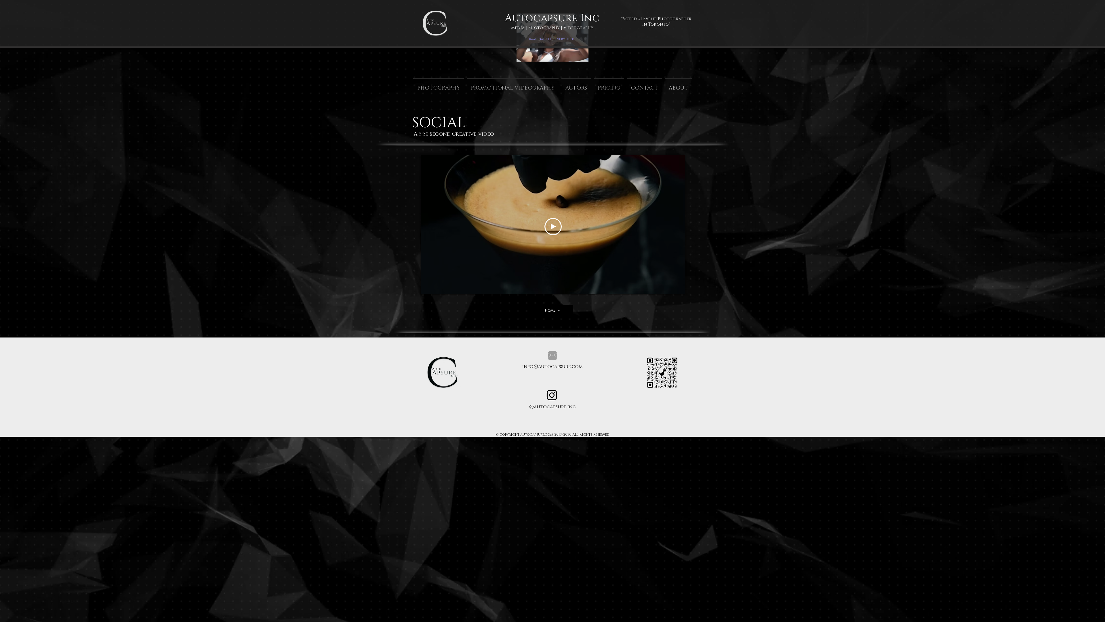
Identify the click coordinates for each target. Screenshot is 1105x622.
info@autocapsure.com (552, 366)
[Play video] (553, 226)
